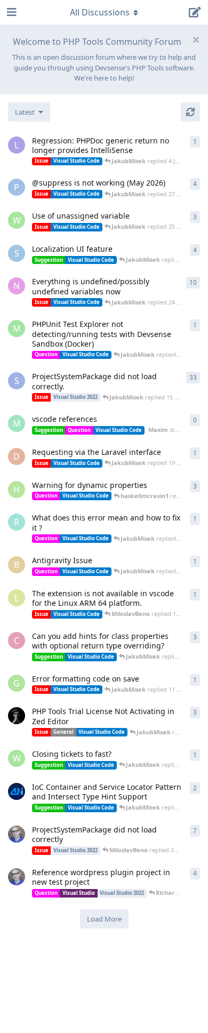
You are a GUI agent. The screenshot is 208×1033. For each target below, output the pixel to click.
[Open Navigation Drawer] (10, 12)
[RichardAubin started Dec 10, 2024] (16, 876)
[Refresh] (190, 112)
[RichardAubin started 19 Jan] (16, 834)
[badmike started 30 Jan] (16, 715)
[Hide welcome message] (195, 39)
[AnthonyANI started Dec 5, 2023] (16, 791)
